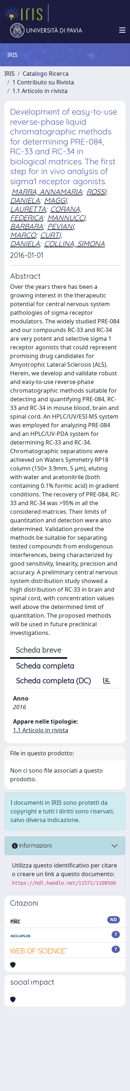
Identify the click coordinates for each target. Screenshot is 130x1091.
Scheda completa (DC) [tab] (53, 680)
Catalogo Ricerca (46, 74)
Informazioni (35, 845)
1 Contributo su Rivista (43, 82)
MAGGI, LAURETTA (39, 204)
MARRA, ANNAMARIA (47, 191)
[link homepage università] (46, 30)
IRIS (9, 74)
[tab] (107, 680)
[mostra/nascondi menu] (122, 30)
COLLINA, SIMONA (74, 243)
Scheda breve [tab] (38, 649)
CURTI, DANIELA (36, 239)
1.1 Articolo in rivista (40, 91)
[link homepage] (26, 13)
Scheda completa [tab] (45, 665)
